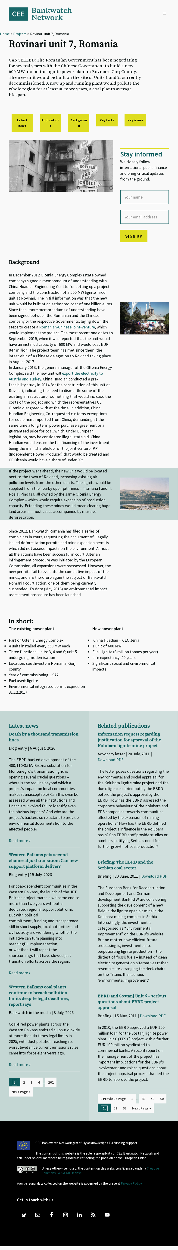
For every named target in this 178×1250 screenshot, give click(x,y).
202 (51, 1082)
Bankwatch (43, 14)
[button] (165, 14)
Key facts (107, 120)
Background (78, 123)
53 (125, 1108)
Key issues (135, 120)
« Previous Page (113, 1098)
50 (162, 1098)
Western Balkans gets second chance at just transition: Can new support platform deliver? (43, 860)
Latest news (22, 123)
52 (115, 1108)
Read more (19, 840)
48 (143, 1098)
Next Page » (21, 1091)
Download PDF (110, 759)
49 (152, 1098)
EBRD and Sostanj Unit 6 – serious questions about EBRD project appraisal (132, 1001)
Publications (50, 123)
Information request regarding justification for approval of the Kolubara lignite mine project (129, 740)
